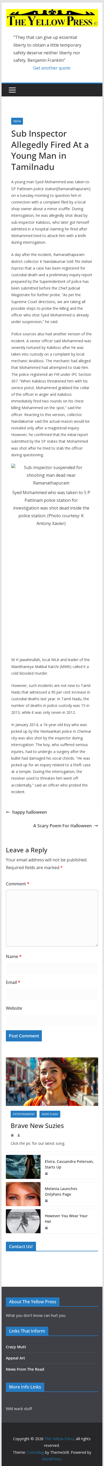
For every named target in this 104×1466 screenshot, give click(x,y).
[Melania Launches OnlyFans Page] (23, 1194)
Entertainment (24, 1114)
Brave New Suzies (37, 1125)
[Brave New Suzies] (52, 1081)
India (17, 121)
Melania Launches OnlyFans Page (61, 1191)
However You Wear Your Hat (66, 1218)
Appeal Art (15, 1358)
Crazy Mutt (16, 1346)
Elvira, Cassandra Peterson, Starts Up (69, 1164)
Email (13, 982)
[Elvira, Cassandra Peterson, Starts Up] (23, 1167)
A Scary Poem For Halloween (62, 826)
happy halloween (29, 812)
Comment (17, 884)
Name (14, 956)
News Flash (50, 1114)
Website (14, 1008)
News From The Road (25, 1369)
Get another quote (51, 68)
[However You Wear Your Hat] (23, 1221)
